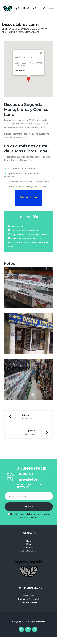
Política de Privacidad (39, 514)
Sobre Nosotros (28, 550)
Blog (28, 540)
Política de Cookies (28, 602)
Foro (28, 544)
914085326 (17, 226)
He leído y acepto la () (30, 516)
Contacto (28, 547)
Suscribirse (29, 506)
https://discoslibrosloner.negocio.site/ (29, 234)
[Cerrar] (40, 53)
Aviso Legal (28, 595)
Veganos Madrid (37, 621)
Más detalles (20, 71)
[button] (28, 79)
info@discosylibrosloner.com (25, 230)
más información (29, 517)
